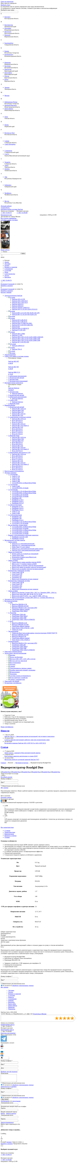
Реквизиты (11, 1009)
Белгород (7, 17)
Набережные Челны (11, 102)
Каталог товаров (6, 292)
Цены (6, 272)
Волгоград (8, 31)
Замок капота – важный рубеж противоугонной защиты (22, 753)
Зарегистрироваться (7, 1122)
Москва (7, 95)
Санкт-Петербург (10, 144)
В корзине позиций (7, 289)
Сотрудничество (10, 274)
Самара (7, 141)
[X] (6, 801)
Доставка (7, 264)
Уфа (6, 177)
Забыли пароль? (11, 1113)
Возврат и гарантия (11, 267)
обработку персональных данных (23, 985)
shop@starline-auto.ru (7, 1029)
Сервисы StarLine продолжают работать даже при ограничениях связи (27, 740)
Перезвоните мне (6, 215)
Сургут (7, 154)
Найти (23, 253)
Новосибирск (9, 108)
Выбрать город (5, 5)
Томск (6, 165)
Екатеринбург (9, 43)
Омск (6, 117)
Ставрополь (8, 150)
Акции (7, 262)
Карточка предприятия (8, 1033)
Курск (6, 79)
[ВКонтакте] (1, 801)
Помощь (11, 1000)
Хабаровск (8, 185)
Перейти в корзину (7, 285)
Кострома (8, 66)
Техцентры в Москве (39, 1014)
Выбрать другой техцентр (9, 1071)
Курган (7, 76)
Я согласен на (18, 985)
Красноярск (8, 72)
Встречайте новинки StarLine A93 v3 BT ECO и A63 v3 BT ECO (25, 743)
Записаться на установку (9, 1086)
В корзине (7, 284)
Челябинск (8, 193)
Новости (5, 730)
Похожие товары (6, 797)
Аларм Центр (12, 208)
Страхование (9, 269)
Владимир (8, 28)
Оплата (7, 265)
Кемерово (8, 62)
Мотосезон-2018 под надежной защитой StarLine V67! (22, 759)
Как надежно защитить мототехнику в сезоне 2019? (21, 756)
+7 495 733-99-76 (6, 280)
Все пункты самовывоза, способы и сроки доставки (9, 219)
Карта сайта (12, 1004)
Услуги (7, 275)
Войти (3, 1113)
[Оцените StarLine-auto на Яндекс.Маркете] (38, 1021)
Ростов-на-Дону (10, 133)
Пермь (7, 125)
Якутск (7, 201)
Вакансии (11, 1007)
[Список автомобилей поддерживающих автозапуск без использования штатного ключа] (10, 708)
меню (2, 257)
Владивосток (9, 25)
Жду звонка (4, 787)
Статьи (4, 747)
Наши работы (12, 1005)
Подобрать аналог (6, 777)
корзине (9, 1142)
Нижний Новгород (11, 105)
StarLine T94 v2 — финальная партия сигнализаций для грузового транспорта (29, 736)
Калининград (9, 54)
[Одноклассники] (4, 801)
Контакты (8, 277)
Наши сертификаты (7, 727)
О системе (8, 270)
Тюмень (7, 169)
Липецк (7, 87)
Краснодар (8, 69)
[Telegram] (4, 1041)
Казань (7, 51)
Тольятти (7, 162)
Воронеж (7, 35)
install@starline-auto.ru (7, 1024)
